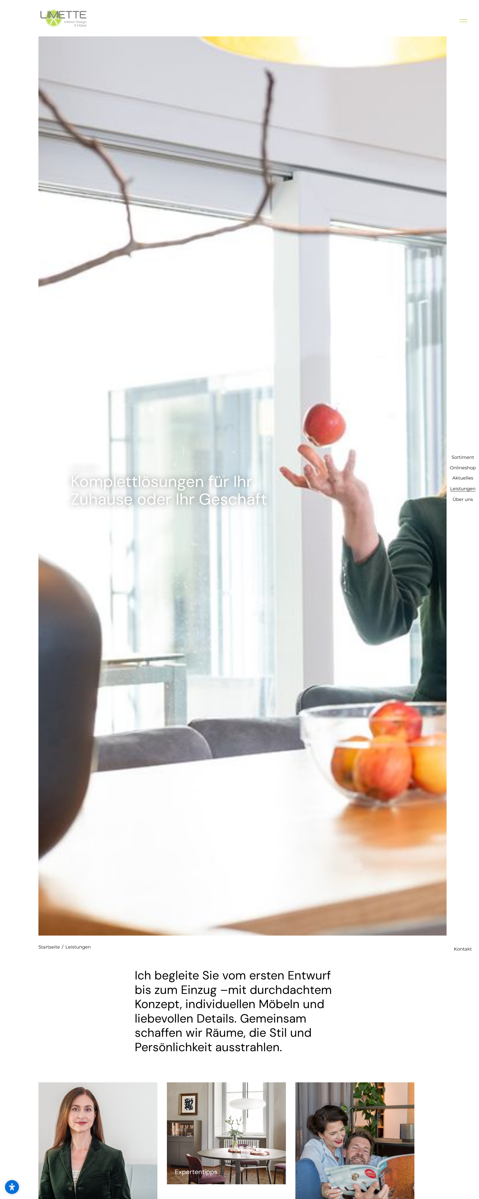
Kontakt (463, 1191)
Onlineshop (463, 588)
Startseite (50, 947)
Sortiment (463, 578)
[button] (12, 1187)
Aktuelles (462, 599)
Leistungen (463, 609)
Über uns (463, 620)
